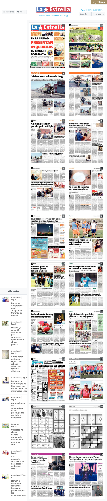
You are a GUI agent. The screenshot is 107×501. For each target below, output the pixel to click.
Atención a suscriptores (93, 10)
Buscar (22, 12)
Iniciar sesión (98, 14)
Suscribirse (84, 14)
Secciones (9, 12)
